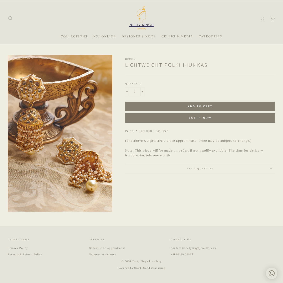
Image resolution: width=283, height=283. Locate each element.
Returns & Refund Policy (25, 254)
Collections (74, 36)
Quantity (133, 83)
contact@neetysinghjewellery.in (193, 247)
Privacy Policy (18, 247)
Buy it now (200, 118)
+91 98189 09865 (182, 254)
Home (129, 58)
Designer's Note (139, 36)
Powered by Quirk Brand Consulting (141, 267)
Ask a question (200, 168)
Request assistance (102, 254)
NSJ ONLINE (104, 36)
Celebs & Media (177, 36)
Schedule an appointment (107, 247)
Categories (210, 36)
